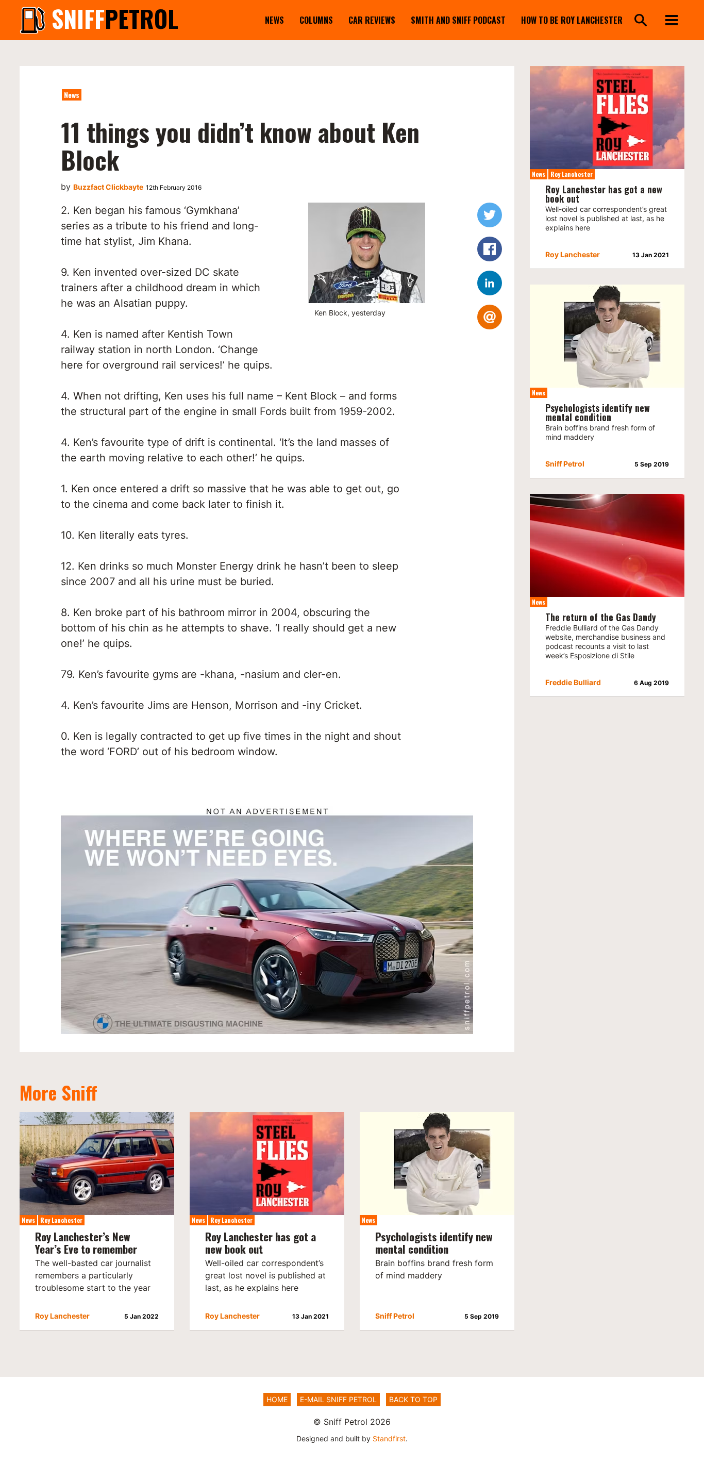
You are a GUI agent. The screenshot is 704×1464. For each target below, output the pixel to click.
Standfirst (389, 1438)
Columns (316, 20)
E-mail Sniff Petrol (338, 1399)
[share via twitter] (489, 215)
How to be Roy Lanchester (572, 20)
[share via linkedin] (489, 283)
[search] (641, 21)
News (274, 20)
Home (277, 1399)
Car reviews (371, 20)
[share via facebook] (489, 249)
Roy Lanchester (61, 1220)
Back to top (413, 1399)
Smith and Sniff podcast (458, 20)
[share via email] (489, 317)
